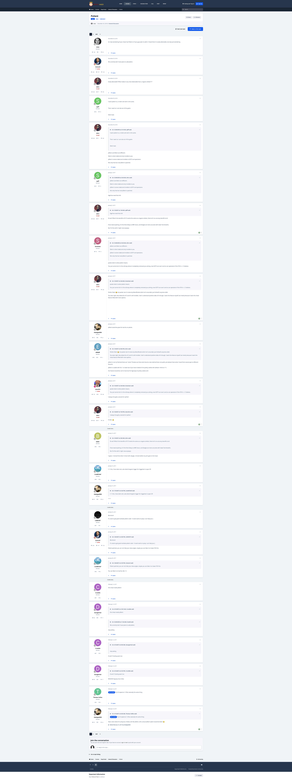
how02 (129, 622)
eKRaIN (98, 352)
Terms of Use (95, 777)
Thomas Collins (97, 697)
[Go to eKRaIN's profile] (97, 346)
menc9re (97, 389)
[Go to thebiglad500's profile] (97, 326)
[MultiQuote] (108, 53)
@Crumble (111, 692)
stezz (94, 23)
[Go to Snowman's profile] (97, 240)
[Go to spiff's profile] (97, 101)
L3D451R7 (98, 520)
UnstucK (97, 67)
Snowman (98, 246)
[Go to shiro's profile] (97, 81)
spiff (97, 107)
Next (97, 34)
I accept (200, 775)
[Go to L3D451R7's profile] (97, 514)
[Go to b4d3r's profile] (97, 436)
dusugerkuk (97, 612)
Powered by (195, 769)
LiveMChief (97, 474)
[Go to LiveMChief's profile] (97, 468)
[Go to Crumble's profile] (97, 587)
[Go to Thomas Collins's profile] (97, 691)
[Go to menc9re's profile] (97, 383)
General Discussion (114, 23)
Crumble (97, 593)
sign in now (124, 742)
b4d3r (97, 442)
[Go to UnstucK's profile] (97, 61)
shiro (97, 87)
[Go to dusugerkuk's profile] (97, 607)
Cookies (92, 769)
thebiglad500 (98, 332)
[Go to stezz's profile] (91, 23)
